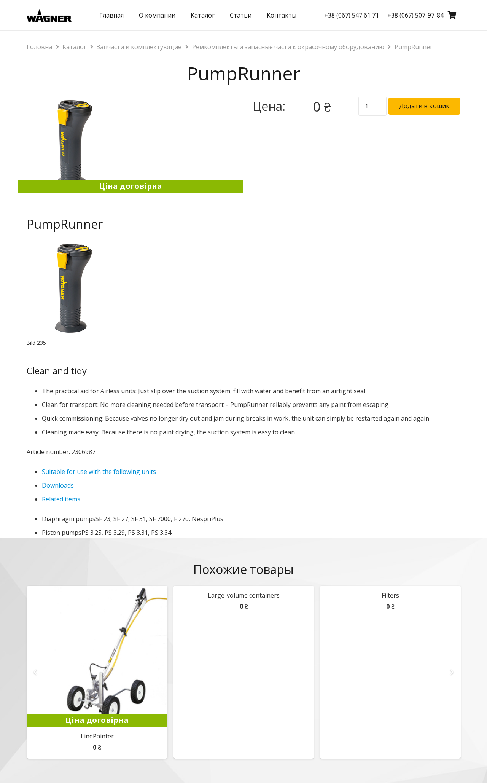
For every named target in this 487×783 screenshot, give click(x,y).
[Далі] (451, 672)
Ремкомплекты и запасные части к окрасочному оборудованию (288, 47)
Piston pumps (61, 532)
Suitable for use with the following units (99, 471)
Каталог (74, 47)
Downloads (58, 485)
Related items (61, 499)
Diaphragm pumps (68, 519)
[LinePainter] (97, 591)
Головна (39, 47)
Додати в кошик (424, 106)
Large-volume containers (244, 595)
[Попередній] (36, 672)
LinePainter (97, 736)
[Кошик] (452, 15)
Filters (390, 595)
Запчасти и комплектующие (139, 47)
